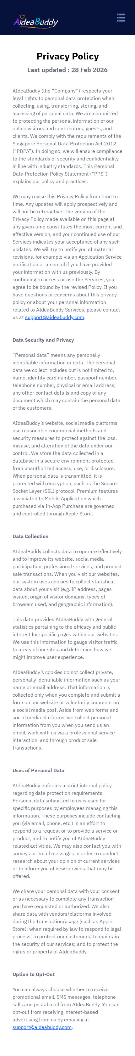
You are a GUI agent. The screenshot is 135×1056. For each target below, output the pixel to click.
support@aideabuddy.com (54, 317)
